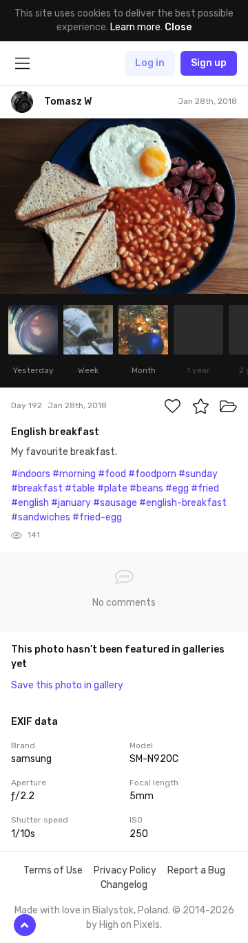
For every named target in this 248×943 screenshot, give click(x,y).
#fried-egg (97, 517)
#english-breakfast (183, 503)
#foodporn (152, 474)
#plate (112, 488)
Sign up (209, 63)
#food (112, 474)
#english (30, 503)
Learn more (135, 27)
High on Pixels (129, 925)
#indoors (30, 474)
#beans (146, 488)
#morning (74, 474)
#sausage (115, 503)
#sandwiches (40, 517)
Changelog (124, 885)
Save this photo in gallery (67, 685)
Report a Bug (196, 870)
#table (80, 488)
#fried (205, 488)
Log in (150, 63)
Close (178, 27)
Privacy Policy (125, 870)
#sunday (198, 474)
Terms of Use (53, 870)
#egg (177, 488)
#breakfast (37, 488)
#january (71, 503)
